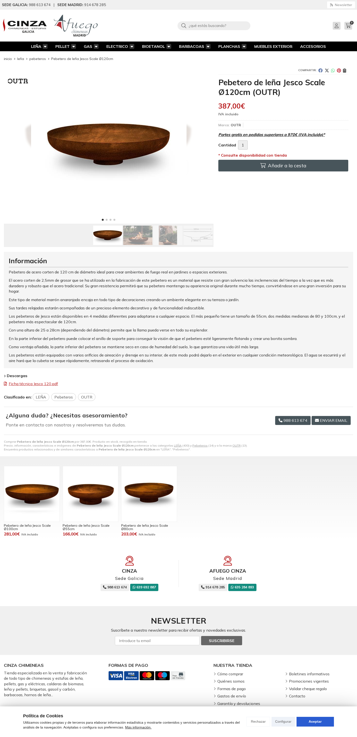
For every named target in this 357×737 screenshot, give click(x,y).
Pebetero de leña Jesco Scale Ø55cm (86, 527)
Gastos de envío (231, 696)
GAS (88, 46)
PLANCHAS (229, 46)
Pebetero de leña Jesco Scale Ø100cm (27, 527)
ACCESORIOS (313, 46)
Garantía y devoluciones (238, 703)
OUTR (236, 445)
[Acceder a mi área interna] (336, 26)
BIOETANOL (153, 46)
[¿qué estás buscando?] (214, 25)
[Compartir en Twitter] (327, 70)
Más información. (138, 727)
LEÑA (36, 46)
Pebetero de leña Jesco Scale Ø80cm (144, 527)
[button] (103, 220)
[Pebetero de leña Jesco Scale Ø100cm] (32, 494)
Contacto (297, 696)
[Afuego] (76, 26)
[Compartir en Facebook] (320, 70)
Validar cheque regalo (308, 688)
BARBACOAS (191, 46)
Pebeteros (200, 445)
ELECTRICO (117, 46)
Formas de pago (231, 688)
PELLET (62, 46)
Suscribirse (221, 640)
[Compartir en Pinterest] (339, 70)
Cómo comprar (230, 673)
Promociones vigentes (309, 681)
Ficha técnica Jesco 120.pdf (33, 383)
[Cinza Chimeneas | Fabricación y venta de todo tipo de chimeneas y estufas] (25, 26)
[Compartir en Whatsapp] (333, 70)
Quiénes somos (231, 681)
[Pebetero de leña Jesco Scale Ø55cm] (90, 494)
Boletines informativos (309, 673)
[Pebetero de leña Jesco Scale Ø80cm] (149, 494)
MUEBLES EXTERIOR (273, 46)
